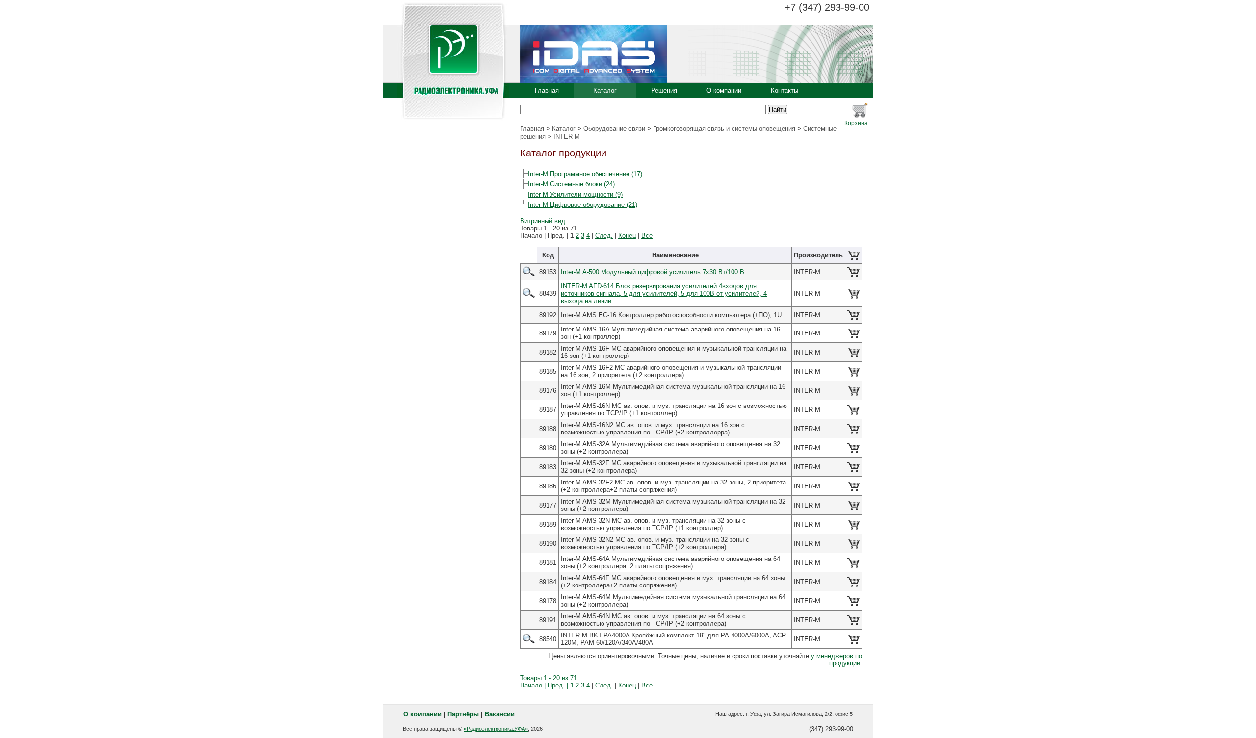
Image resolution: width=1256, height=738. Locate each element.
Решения (664, 90)
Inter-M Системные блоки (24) (571, 184)
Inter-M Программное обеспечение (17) (585, 174)
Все (647, 235)
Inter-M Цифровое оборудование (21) (582, 204)
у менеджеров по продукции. (836, 659)
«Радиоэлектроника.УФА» (496, 729)
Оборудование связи (614, 128)
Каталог (605, 90)
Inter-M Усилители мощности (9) (575, 194)
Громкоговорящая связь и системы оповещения (724, 128)
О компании (723, 90)
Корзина (856, 123)
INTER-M (566, 136)
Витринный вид (542, 221)
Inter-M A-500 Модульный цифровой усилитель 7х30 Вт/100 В (652, 272)
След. (604, 235)
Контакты (784, 90)
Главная (547, 90)
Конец (627, 235)
